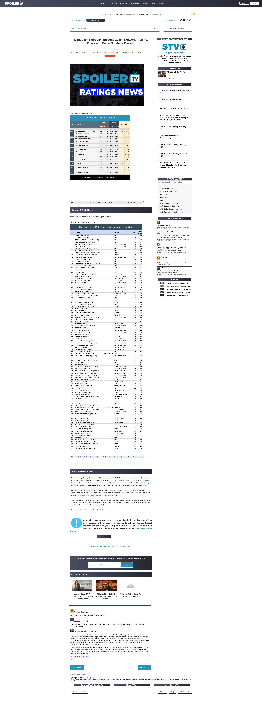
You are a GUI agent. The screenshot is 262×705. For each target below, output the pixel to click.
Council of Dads (94, 53)
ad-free (127, 14)
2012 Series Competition (168, 209)
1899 (161, 197)
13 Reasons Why (166, 191)
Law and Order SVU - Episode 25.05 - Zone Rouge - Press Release (82, 596)
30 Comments (104, 536)
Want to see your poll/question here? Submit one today (110, 546)
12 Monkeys (164, 188)
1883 (161, 194)
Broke (83, 53)
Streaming (104, 3)
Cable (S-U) (135, 3)
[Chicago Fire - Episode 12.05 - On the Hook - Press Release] (106, 592)
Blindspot (74, 53)
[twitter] (180, 20)
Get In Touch (77, 20)
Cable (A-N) (124, 3)
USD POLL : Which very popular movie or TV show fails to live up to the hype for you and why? (174, 117)
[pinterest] (190, 20)
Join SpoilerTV (96, 20)
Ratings (153, 3)
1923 (161, 200)
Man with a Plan (127, 53)
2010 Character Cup (167, 203)
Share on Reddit (110, 56)
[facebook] (178, 20)
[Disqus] (110, 634)
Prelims (139, 53)
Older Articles (144, 667)
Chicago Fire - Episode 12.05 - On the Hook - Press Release (106, 596)
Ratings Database (96, 495)
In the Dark (114, 53)
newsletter (158, 14)
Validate (254, 3)
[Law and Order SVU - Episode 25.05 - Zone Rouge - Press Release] (82, 592)
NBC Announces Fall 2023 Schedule (174, 108)
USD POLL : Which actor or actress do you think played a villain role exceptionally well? (174, 165)
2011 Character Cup (167, 206)
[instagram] (187, 20)
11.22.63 (162, 185)
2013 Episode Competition (169, 212)
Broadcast (114, 3)
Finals (105, 53)
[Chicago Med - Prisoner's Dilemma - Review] (130, 592)
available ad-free (182, 56)
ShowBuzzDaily (98, 510)
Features (145, 3)
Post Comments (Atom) (83, 674)
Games (161, 3)
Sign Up (244, 3)
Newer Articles (77, 667)
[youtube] (184, 20)
